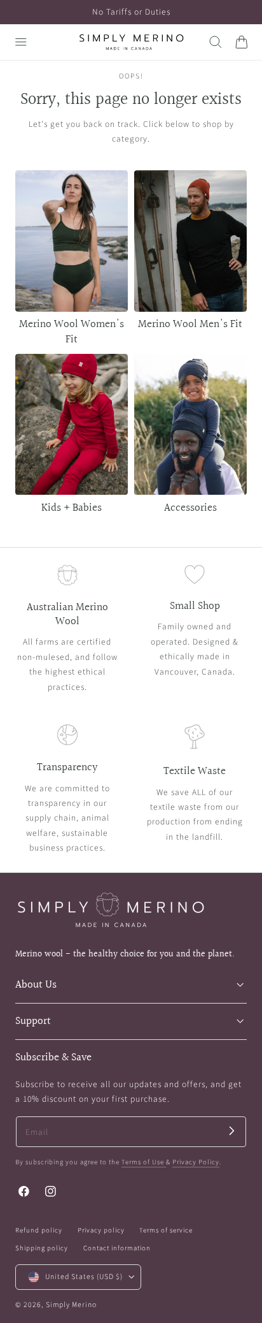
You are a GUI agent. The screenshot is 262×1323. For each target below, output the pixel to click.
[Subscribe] (232, 1131)
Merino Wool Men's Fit (190, 324)
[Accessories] (190, 424)
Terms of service (166, 1230)
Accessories (190, 507)
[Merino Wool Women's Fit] (71, 241)
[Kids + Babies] (71, 424)
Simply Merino (71, 1304)
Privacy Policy (195, 1162)
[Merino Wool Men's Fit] (190, 241)
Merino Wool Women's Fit (71, 331)
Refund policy (38, 1230)
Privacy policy (101, 1230)
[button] (21, 42)
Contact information (117, 1248)
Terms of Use (143, 1162)
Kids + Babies (71, 507)
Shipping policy (41, 1248)
